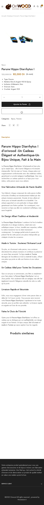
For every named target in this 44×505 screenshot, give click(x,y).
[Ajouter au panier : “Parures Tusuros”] (18, 344)
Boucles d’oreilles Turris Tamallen (31, 438)
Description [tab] (6, 137)
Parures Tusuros (7, 366)
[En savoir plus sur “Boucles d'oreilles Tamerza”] (18, 379)
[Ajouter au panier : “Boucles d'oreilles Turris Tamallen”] (38, 415)
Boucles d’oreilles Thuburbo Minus (28, 367)
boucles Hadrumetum (9, 437)
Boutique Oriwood (13, 16)
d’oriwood (9, 150)
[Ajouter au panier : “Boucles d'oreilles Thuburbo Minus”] (38, 344)
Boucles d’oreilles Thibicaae (28, 403)
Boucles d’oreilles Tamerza (8, 403)
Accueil (4, 16)
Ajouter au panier (20, 104)
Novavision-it (22, 499)
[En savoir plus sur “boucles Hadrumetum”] (18, 415)
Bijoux (4, 65)
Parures (19, 119)
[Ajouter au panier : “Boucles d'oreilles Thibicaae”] (38, 379)
